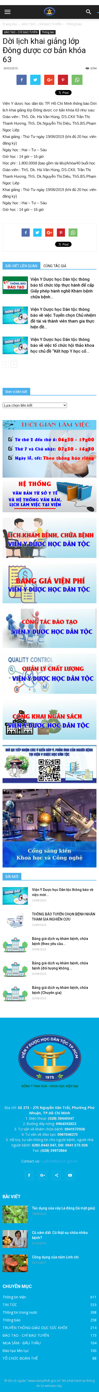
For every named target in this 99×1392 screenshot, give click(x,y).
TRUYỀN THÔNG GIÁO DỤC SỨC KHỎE (35, 1327)
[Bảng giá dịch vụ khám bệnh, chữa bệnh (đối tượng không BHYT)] (15, 969)
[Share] (56, 1175)
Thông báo (74, 24)
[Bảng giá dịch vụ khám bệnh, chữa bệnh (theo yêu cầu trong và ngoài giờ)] (15, 945)
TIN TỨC (10, 1304)
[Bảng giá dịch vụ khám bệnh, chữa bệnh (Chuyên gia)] (15, 994)
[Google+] (43, 1175)
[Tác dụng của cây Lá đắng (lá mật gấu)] (15, 1214)
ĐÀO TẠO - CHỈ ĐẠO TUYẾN (41, 24)
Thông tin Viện (14, 1297)
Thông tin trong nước (20, 1312)
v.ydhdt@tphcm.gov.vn (59, 1161)
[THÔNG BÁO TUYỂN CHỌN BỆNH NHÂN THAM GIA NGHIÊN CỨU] (15, 920)
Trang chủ (10, 24)
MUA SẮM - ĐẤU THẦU (22, 1342)
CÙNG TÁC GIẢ (54, 266)
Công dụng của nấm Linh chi (55, 1257)
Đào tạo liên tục (16, 1350)
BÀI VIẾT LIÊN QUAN (21, 266)
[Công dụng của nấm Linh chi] (15, 1263)
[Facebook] (29, 1175)
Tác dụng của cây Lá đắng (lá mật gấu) (63, 1208)
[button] (90, 12)
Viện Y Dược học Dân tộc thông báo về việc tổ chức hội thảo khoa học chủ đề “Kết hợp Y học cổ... (62, 345)
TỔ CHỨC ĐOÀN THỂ (20, 1358)
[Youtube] (70, 1175)
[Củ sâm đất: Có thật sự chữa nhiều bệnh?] (15, 1239)
